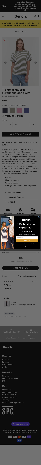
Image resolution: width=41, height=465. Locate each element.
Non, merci (27, 246)
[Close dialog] (39, 217)
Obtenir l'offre (27, 240)
